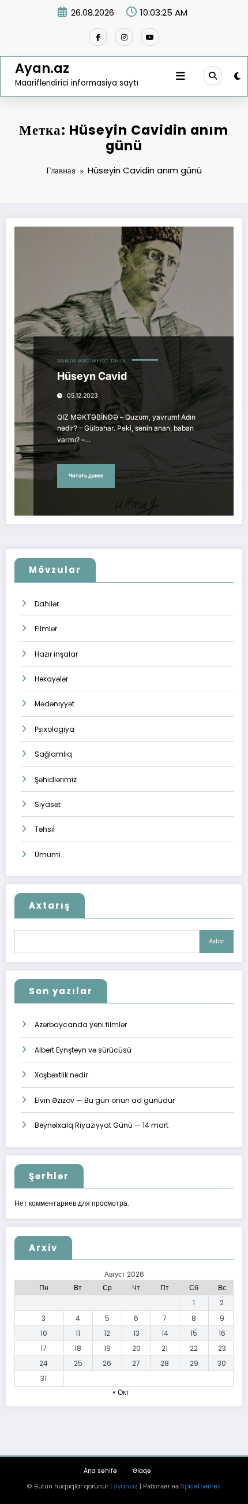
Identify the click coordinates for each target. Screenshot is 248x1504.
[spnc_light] (237, 76)
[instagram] (124, 37)
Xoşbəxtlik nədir (61, 1075)
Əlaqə (142, 1470)
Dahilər (66, 361)
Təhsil (118, 361)
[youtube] (150, 37)
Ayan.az (42, 68)
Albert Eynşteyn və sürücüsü (83, 1050)
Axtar (216, 941)
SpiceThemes (201, 1486)
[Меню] (180, 76)
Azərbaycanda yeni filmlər (81, 1024)
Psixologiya (54, 729)
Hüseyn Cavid (92, 376)
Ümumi (48, 855)
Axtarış (49, 905)
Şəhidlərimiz (56, 779)
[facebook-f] (98, 37)
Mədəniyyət (93, 361)
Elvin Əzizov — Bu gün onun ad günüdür (105, 1100)
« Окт (120, 1392)
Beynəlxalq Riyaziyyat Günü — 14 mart (101, 1125)
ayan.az (126, 1486)
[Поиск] (213, 75)
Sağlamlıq (53, 754)
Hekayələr (51, 679)
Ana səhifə (100, 1470)
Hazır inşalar (56, 654)
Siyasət (48, 804)
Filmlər (46, 629)
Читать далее (86, 475)
